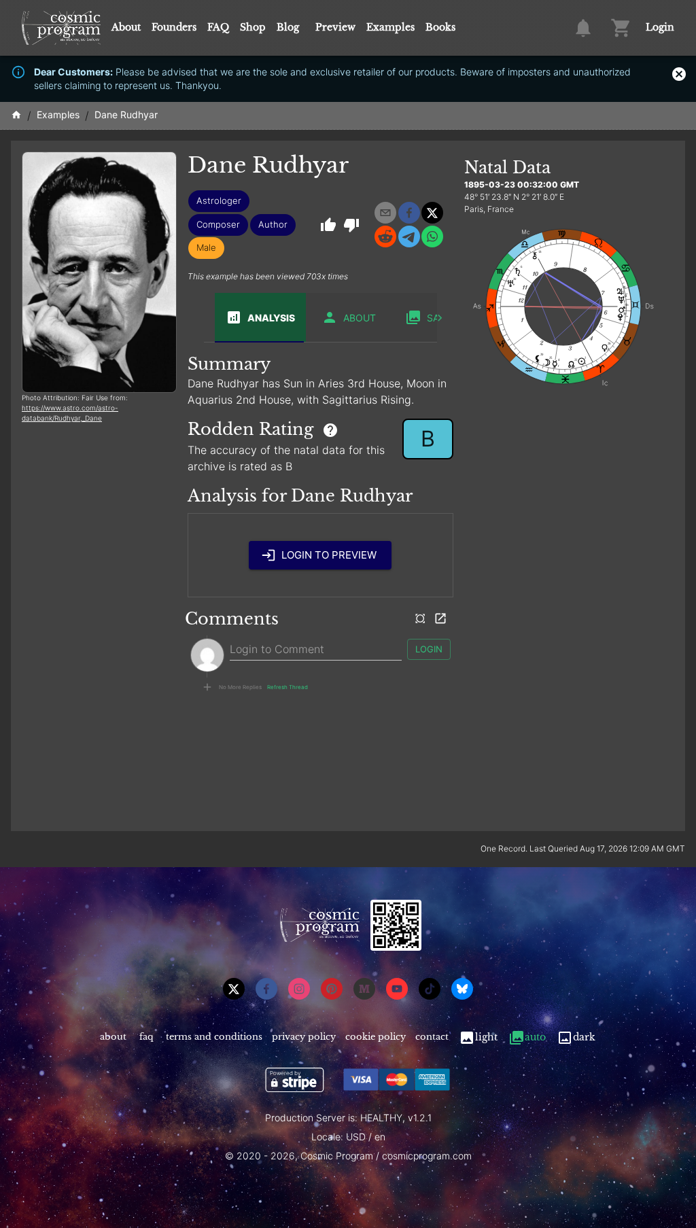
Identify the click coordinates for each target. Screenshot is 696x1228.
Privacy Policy (304, 1036)
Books (440, 27)
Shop (253, 27)
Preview (335, 27)
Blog (288, 27)
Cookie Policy (375, 1036)
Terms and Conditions (214, 1036)
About (126, 27)
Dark (584, 1037)
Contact (432, 1036)
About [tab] (359, 317)
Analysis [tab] (271, 317)
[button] (218, 201)
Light (486, 1037)
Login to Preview (329, 554)
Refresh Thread (287, 687)
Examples (390, 27)
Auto (535, 1037)
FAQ (218, 27)
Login (660, 27)
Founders (174, 27)
